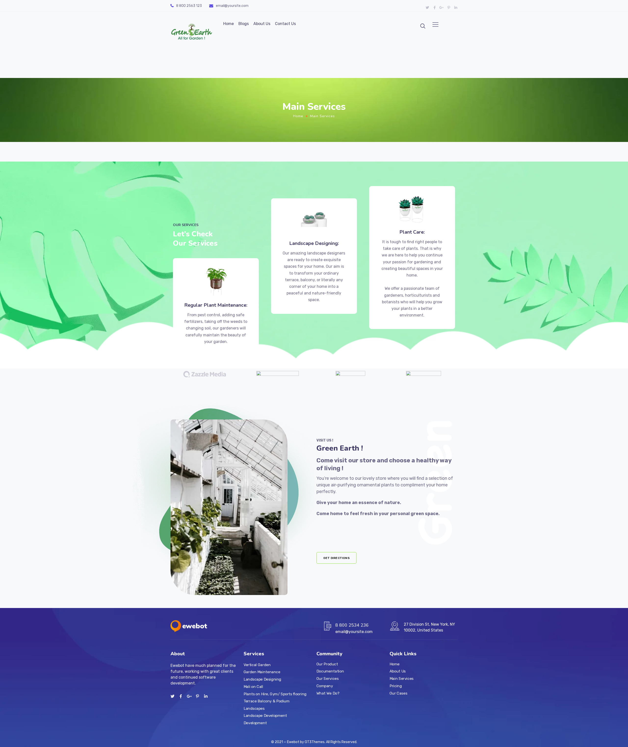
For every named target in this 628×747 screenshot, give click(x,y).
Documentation (330, 671)
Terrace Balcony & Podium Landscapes (266, 705)
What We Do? (327, 693)
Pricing (396, 686)
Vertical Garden (257, 664)
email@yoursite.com (232, 6)
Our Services (327, 678)
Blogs (243, 23)
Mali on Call (253, 686)
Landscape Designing (262, 679)
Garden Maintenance (262, 672)
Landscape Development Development (265, 719)
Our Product (327, 664)
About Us (261, 23)
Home (228, 23)
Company (324, 686)
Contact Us (285, 23)
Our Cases (398, 693)
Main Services (402, 678)
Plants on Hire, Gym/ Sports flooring (275, 694)
